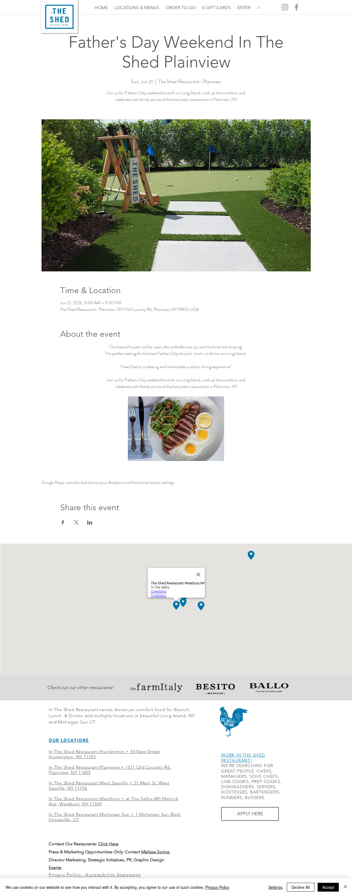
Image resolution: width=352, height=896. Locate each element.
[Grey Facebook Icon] (296, 7)
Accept (328, 887)
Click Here (108, 843)
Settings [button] (275, 887)
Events (55, 867)
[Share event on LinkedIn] (89, 522)
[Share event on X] (76, 522)
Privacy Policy (217, 887)
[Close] (345, 887)
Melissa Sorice (155, 851)
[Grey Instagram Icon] (284, 7)
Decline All (301, 887)
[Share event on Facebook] (62, 522)
